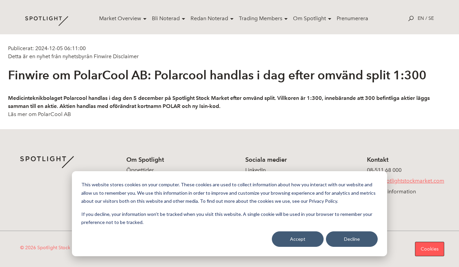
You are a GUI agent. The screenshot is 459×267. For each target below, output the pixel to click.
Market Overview (120, 18)
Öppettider (140, 170)
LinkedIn (255, 170)
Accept (297, 239)
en (421, 18)
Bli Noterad (166, 18)
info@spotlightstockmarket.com (405, 181)
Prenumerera (352, 18)
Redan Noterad (209, 18)
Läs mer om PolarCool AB (39, 114)
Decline (352, 239)
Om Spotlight (309, 18)
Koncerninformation (391, 191)
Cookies (430, 249)
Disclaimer (125, 56)
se (431, 18)
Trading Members (260, 18)
